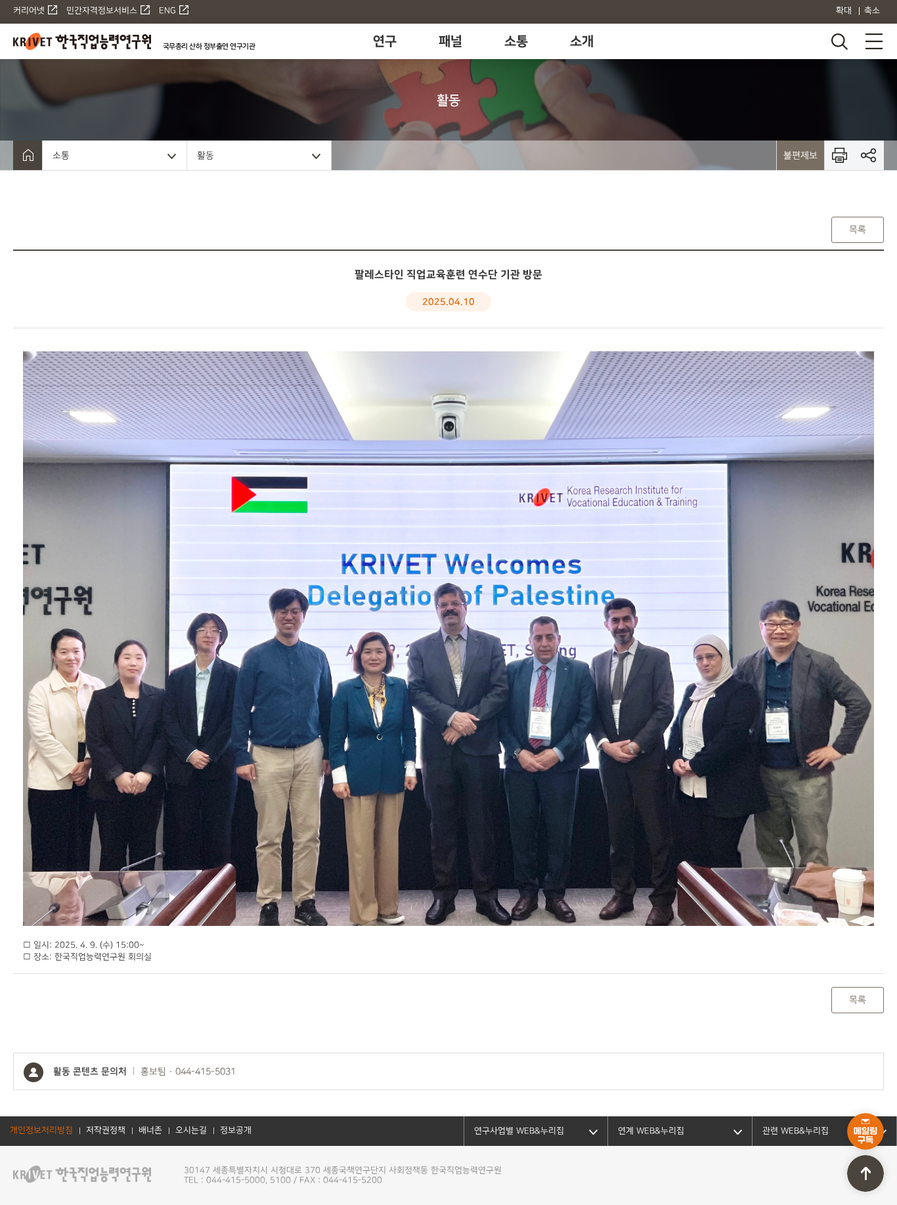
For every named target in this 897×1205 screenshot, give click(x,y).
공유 (869, 155)
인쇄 (839, 155)
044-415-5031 (205, 1071)
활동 (205, 155)
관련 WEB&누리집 (795, 1131)
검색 (838, 41)
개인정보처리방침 (41, 1131)
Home (27, 155)
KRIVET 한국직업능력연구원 (82, 41)
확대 (844, 11)
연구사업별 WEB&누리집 (519, 1131)
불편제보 (800, 155)
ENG (167, 11)
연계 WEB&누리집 (651, 1131)
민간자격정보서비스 (101, 11)
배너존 (150, 1131)
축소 (872, 11)
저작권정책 (105, 1131)
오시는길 (191, 1131)
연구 (385, 41)
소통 (516, 41)
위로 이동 (865, 1173)
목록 (857, 229)
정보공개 (236, 1131)
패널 (450, 41)
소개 (582, 41)
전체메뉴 (874, 41)
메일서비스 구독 (865, 1131)
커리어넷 (29, 11)
